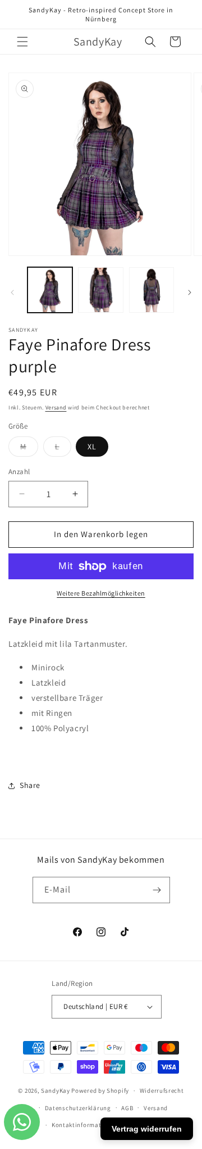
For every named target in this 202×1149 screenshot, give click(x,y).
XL (92, 446)
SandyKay (55, 1090)
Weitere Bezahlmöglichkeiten (101, 593)
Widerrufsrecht (162, 1090)
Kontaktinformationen (85, 1125)
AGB (127, 1108)
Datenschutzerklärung (78, 1108)
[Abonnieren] (157, 890)
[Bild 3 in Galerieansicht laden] (151, 289)
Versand (56, 407)
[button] (22, 41)
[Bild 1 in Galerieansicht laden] (49, 289)
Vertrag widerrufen (147, 1128)
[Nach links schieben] (12, 292)
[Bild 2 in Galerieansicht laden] (100, 289)
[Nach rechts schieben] (189, 292)
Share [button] (30, 785)
